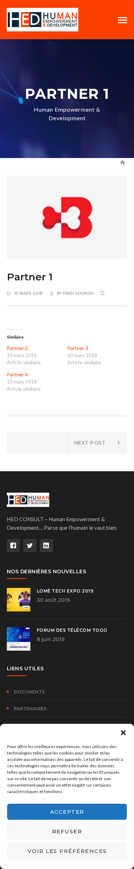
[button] (123, 732)
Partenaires (30, 708)
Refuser (67, 831)
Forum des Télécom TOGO (72, 630)
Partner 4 (17, 374)
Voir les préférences (67, 851)
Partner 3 (77, 348)
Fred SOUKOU (78, 293)
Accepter (67, 811)
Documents (29, 692)
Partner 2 (17, 348)
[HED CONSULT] (42, 19)
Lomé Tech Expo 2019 (65, 591)
